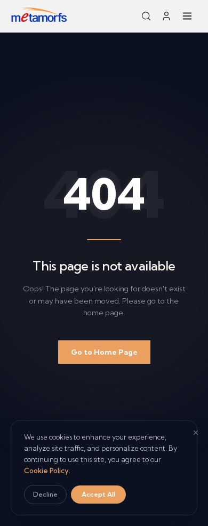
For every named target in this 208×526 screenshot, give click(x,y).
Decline (45, 494)
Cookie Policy (46, 470)
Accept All (98, 494)
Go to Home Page (104, 352)
